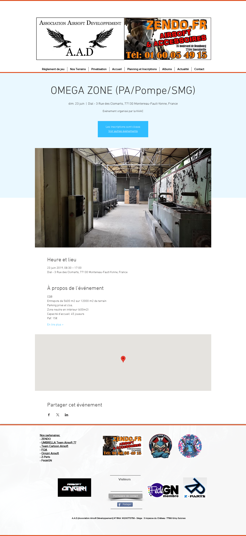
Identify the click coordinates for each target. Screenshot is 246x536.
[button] (53, 69)
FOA (44, 449)
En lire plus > (55, 325)
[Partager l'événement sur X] (57, 414)
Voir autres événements (123, 131)
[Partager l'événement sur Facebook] (49, 414)
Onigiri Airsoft (50, 453)
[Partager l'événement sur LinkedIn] (66, 414)
